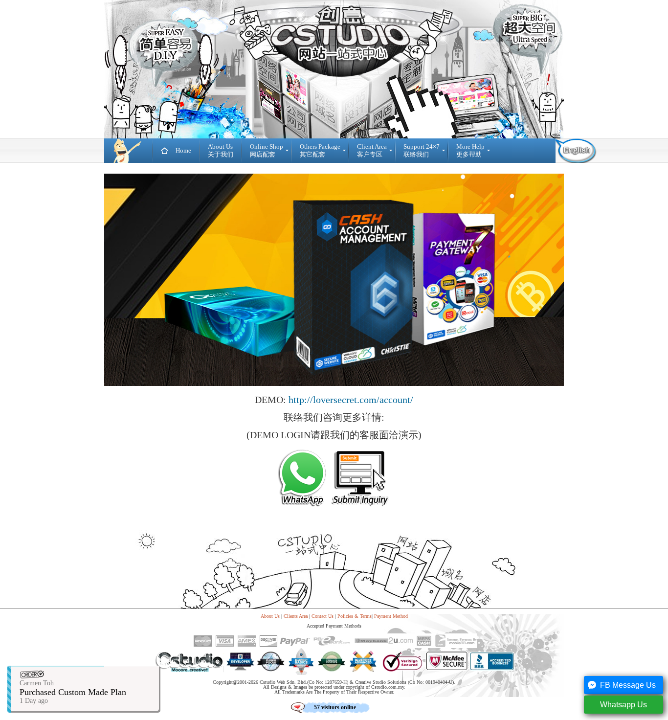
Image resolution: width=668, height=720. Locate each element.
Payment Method (391, 616)
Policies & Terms (354, 616)
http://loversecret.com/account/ (351, 399)
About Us (270, 616)
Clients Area (296, 616)
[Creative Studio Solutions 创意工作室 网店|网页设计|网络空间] (128, 150)
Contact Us (323, 616)
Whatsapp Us (623, 704)
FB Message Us (628, 685)
